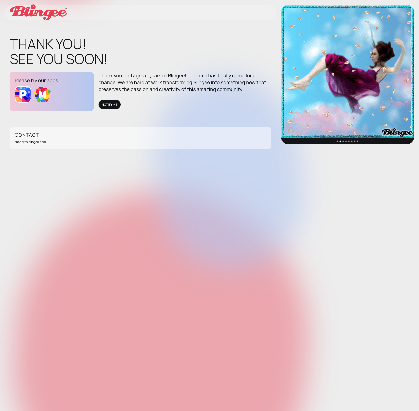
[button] (337, 141)
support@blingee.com (30, 142)
